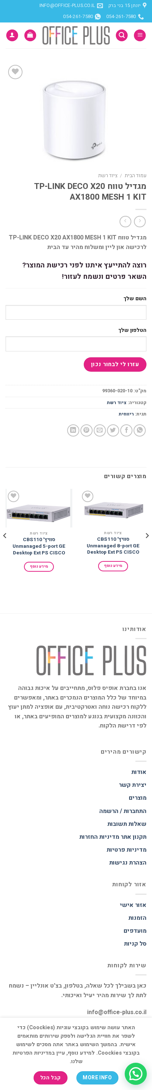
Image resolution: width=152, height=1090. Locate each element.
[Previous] (147, 550)
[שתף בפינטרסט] (86, 430)
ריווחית (126, 414)
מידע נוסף (113, 566)
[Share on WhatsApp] (140, 430)
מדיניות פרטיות (126, 849)
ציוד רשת (107, 175)
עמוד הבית (135, 175)
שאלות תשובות (126, 824)
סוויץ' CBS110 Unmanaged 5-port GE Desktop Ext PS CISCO (39, 546)
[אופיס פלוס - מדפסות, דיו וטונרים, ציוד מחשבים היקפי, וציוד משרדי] (76, 35)
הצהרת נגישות (127, 862)
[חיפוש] (122, 35)
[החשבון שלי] (12, 35)
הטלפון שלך (132, 330)
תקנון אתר (133, 837)
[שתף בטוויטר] (113, 430)
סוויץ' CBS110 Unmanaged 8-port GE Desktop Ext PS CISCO (113, 546)
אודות (138, 772)
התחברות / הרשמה (122, 811)
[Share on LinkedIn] (73, 430)
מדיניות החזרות (99, 837)
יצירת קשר (132, 785)
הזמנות (137, 918)
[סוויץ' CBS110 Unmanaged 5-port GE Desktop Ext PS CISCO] (39, 508)
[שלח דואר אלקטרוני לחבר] (100, 430)
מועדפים (135, 930)
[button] (136, 1074)
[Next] (5, 550)
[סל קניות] (30, 35)
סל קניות (135, 943)
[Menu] (140, 35)
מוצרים (137, 797)
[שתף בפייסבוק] (126, 430)
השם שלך (135, 298)
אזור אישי (133, 905)
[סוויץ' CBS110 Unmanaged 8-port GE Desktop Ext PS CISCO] (113, 508)
